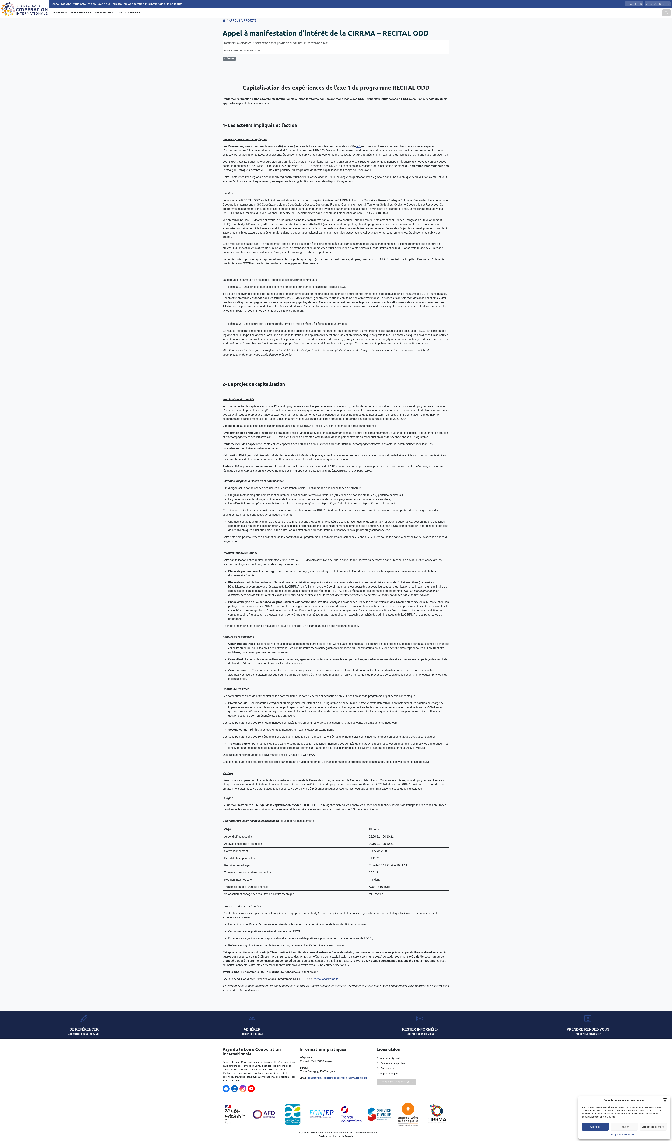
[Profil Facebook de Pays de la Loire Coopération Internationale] (226, 1088)
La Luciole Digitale (343, 1136)
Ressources (103, 12)
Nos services (80, 12)
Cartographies (127, 12)
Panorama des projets (392, 1063)
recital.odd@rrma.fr (326, 978)
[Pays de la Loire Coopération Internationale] (24, 8)
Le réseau (59, 12)
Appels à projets (243, 20)
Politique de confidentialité (622, 1134)
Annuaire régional (390, 1058)
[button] (665, 1100)
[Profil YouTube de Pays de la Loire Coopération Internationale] (251, 1088)
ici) (358, 146)
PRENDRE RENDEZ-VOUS (396, 1081)
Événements (387, 1068)
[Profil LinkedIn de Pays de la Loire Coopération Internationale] (234, 1088)
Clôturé (229, 58)
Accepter (595, 1126)
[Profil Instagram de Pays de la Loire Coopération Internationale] (242, 1088)
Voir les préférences (653, 1126)
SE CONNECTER (659, 3)
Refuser (624, 1126)
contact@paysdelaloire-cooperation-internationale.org (337, 1077)
